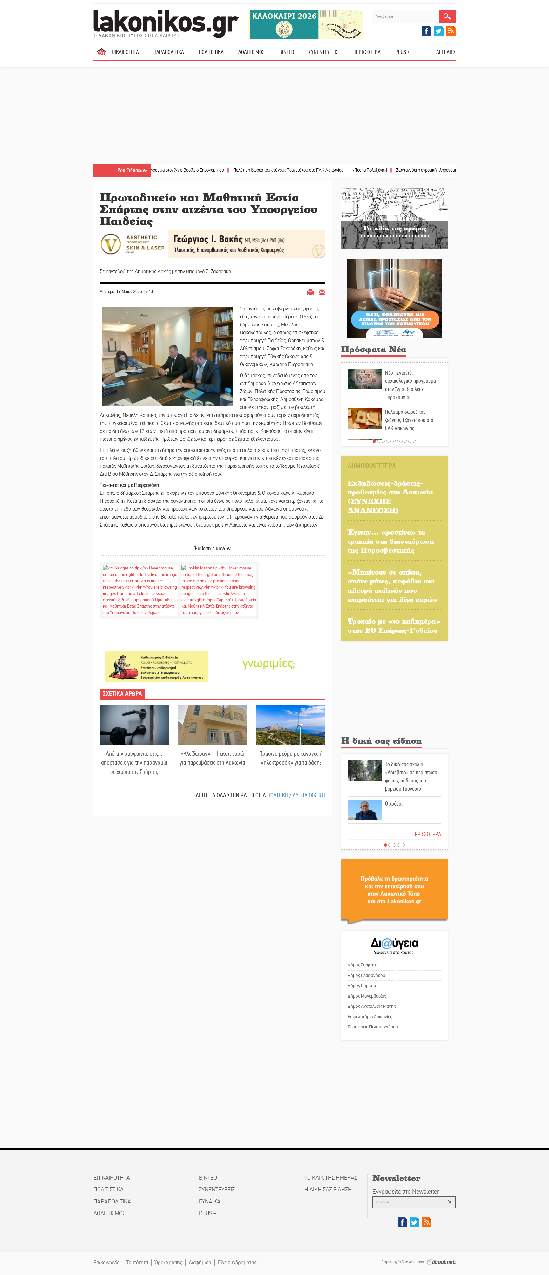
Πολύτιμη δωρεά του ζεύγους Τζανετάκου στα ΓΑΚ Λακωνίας (251, 170)
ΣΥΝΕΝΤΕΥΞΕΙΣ (323, 52)
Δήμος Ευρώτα (362, 985)
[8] (405, 441)
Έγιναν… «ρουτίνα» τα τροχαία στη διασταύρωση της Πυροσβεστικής (391, 541)
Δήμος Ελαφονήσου (366, 975)
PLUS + (402, 52)
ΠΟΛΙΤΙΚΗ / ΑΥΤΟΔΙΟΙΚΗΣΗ (296, 795)
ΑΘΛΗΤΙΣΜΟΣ (251, 52)
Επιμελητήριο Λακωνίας (370, 1016)
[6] (396, 441)
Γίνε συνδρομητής (237, 1262)
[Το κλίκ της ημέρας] (394, 218)
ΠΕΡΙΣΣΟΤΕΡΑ (426, 834)
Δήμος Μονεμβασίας (367, 996)
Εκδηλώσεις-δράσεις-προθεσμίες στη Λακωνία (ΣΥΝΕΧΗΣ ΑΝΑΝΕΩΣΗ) (390, 496)
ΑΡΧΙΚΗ (101, 54)
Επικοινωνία (106, 1262)
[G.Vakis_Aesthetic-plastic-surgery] (212, 244)
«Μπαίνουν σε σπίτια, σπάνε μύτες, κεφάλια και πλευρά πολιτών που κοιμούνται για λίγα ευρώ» (393, 585)
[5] (392, 441)
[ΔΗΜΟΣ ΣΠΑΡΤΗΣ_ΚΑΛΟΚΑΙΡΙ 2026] (305, 24)
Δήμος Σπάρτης (362, 965)
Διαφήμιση (200, 1262)
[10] (414, 441)
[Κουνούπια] (394, 298)
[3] (383, 441)
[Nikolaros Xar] (156, 666)
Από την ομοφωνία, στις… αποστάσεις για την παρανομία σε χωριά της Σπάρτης (134, 762)
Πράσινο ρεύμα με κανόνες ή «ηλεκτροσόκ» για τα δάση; (290, 758)
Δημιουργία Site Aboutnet (403, 1262)
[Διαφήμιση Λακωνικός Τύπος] (394, 891)
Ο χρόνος (394, 803)
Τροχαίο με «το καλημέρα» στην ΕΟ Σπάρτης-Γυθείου (394, 625)
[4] (387, 441)
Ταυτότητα (137, 1262)
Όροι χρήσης (168, 1262)
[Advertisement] (274, 116)
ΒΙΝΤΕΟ (286, 52)
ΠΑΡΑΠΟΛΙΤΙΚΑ (168, 52)
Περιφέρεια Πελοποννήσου (373, 1027)
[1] (374, 441)
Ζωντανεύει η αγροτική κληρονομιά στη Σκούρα (401, 170)
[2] (378, 441)
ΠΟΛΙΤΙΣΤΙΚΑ (211, 52)
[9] (409, 441)
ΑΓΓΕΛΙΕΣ (446, 52)
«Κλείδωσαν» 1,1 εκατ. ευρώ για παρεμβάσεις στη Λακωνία (212, 758)
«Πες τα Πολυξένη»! (333, 170)
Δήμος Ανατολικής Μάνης (372, 1006)
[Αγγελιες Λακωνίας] (269, 662)
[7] (401, 441)
